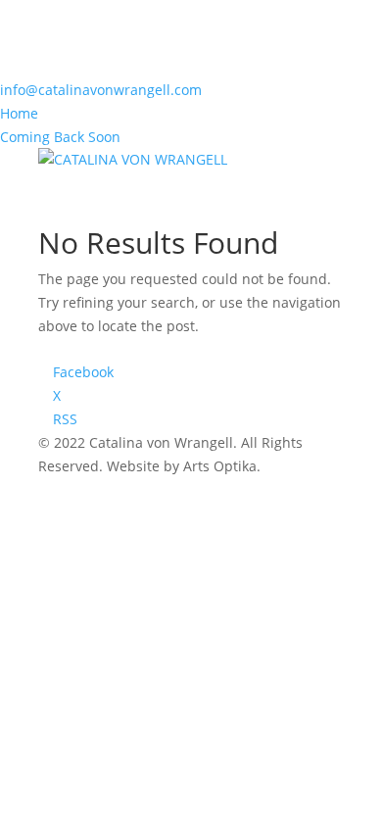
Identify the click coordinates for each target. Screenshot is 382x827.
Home (19, 113)
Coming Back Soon (60, 136)
